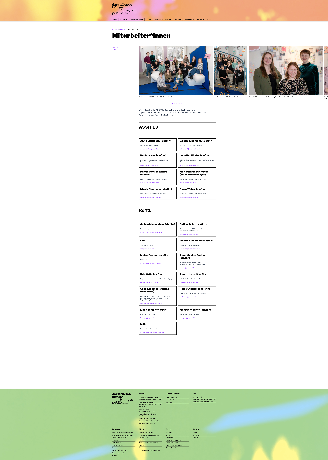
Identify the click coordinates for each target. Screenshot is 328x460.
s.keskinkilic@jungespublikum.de (151, 303)
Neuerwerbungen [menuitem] (117, 445)
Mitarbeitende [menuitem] (170, 438)
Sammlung (158, 19)
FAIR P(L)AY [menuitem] (170, 399)
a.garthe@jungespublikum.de (189, 268)
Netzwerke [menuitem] (115, 448)
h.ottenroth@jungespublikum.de (190, 297)
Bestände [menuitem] (115, 440)
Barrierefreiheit (189, 19)
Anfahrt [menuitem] (195, 438)
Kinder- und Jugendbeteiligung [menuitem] (149, 443)
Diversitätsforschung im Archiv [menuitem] (122, 435)
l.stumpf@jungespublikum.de (150, 318)
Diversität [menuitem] (142, 440)
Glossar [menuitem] (141, 445)
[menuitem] (214, 19)
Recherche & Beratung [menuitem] (119, 450)
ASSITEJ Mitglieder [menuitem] (172, 443)
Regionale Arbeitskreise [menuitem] (147, 423)
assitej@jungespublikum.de (149, 165)
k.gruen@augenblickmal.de (149, 282)
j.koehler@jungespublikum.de (189, 165)
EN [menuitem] (210, 19)
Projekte (123, 19)
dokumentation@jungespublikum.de (152, 332)
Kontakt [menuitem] (115, 455)
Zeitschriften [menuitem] (116, 443)
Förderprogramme (136, 19)
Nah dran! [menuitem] (169, 402)
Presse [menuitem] (195, 432)
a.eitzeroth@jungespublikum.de (150, 149)
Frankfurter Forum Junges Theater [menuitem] (150, 399)
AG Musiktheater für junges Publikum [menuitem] (148, 415)
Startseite (115, 29)
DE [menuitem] (208, 19)
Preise (148, 19)
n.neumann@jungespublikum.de (150, 197)
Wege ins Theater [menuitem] (171, 397)
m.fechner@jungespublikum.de (150, 263)
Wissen (167, 19)
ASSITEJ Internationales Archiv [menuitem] (122, 432)
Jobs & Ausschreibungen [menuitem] (174, 445)
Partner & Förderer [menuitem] (172, 448)
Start (115, 19)
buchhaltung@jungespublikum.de (151, 232)
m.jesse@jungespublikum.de (189, 183)
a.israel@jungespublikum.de (189, 282)
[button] (172, 103)
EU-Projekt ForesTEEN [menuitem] (147, 411)
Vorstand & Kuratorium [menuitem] (173, 440)
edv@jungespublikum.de (148, 249)
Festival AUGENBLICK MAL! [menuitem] (148, 397)
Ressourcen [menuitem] (142, 448)
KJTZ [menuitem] (168, 435)
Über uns (177, 19)
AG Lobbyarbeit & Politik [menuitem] (147, 418)
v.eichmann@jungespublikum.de (190, 149)
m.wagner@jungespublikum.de (190, 318)
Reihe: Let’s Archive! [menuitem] (119, 438)
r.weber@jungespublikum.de (189, 197)
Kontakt (200, 19)
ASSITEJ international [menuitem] (146, 402)
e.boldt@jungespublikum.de (189, 234)
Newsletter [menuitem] (196, 435)
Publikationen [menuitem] (143, 438)
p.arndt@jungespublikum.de (149, 183)
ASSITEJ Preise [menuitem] (198, 397)
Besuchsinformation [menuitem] (118, 453)
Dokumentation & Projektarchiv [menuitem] (149, 450)
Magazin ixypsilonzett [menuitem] (146, 432)
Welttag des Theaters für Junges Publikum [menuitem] (150, 405)
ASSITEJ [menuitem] (169, 432)
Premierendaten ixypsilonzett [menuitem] (149, 435)
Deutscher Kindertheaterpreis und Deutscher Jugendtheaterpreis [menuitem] (204, 400)
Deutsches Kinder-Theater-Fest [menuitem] (149, 421)
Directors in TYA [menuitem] (144, 409)
